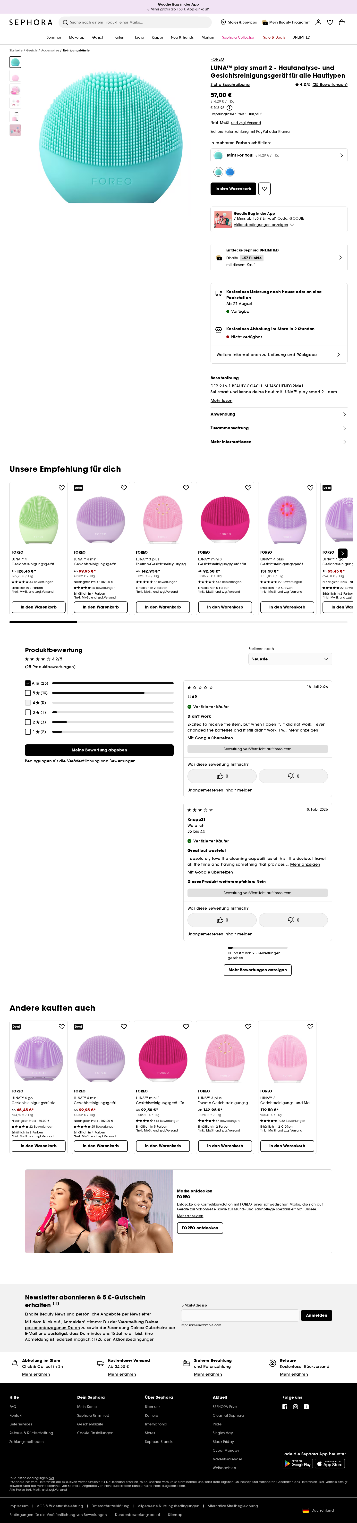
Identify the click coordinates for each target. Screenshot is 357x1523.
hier (51, 1478)
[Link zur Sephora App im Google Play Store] (297, 1463)
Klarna (284, 131)
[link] (99, 750)
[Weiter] (343, 553)
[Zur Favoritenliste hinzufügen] (62, 488)
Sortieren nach (261, 649)
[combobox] (290, 659)
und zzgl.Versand (246, 123)
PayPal (262, 131)
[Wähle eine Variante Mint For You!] (218, 172)
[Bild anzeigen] (15, 62)
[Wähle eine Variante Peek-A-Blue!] (230, 172)
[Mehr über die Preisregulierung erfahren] (229, 108)
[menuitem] (238, 22)
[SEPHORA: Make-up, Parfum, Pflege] (31, 22)
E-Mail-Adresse (194, 1305)
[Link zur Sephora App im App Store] (330, 1463)
